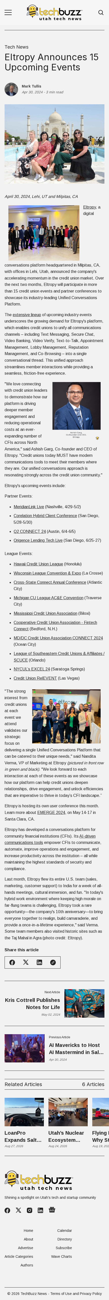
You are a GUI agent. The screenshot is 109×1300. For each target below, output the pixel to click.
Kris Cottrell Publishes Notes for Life (32, 1003)
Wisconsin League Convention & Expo (47, 573)
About (28, 1239)
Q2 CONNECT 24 (30, 531)
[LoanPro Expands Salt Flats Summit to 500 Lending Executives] (24, 1112)
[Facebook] (7, 1210)
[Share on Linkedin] (39, 962)
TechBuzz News (34, 1294)
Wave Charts (61, 1256)
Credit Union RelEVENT (35, 678)
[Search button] (101, 12)
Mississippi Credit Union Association (45, 613)
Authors (27, 1265)
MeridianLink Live (29, 507)
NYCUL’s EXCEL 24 (32, 669)
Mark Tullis (31, 86)
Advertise (25, 1248)
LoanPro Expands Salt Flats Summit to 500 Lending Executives (24, 1137)
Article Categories (19, 1256)
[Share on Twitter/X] (26, 962)
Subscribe (64, 1248)
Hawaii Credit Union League (38, 564)
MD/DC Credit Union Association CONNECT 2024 (58, 638)
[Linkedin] (40, 1210)
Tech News (16, 47)
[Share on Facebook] (12, 962)
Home (28, 1230)
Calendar (64, 1230)
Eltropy (89, 207)
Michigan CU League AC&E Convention (48, 598)
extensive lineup (27, 315)
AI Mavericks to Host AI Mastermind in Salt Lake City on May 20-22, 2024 (75, 1049)
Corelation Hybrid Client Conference (45, 516)
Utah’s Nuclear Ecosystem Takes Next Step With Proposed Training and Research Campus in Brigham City (66, 1137)
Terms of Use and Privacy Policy (76, 1294)
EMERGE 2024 (51, 812)
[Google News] (52, 1210)
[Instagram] (29, 1210)
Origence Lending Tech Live (38, 540)
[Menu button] (8, 12)
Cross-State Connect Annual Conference (50, 582)
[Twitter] (18, 1210)
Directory (65, 1239)
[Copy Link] (53, 962)
